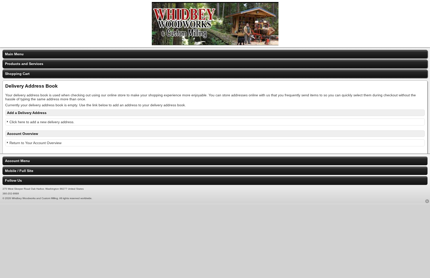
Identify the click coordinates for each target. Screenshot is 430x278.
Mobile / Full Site (19, 171)
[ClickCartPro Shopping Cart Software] (427, 202)
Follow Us (13, 180)
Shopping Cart (17, 74)
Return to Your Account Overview (35, 143)
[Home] (215, 44)
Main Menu (14, 54)
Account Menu (17, 161)
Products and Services (24, 64)
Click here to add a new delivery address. (41, 122)
